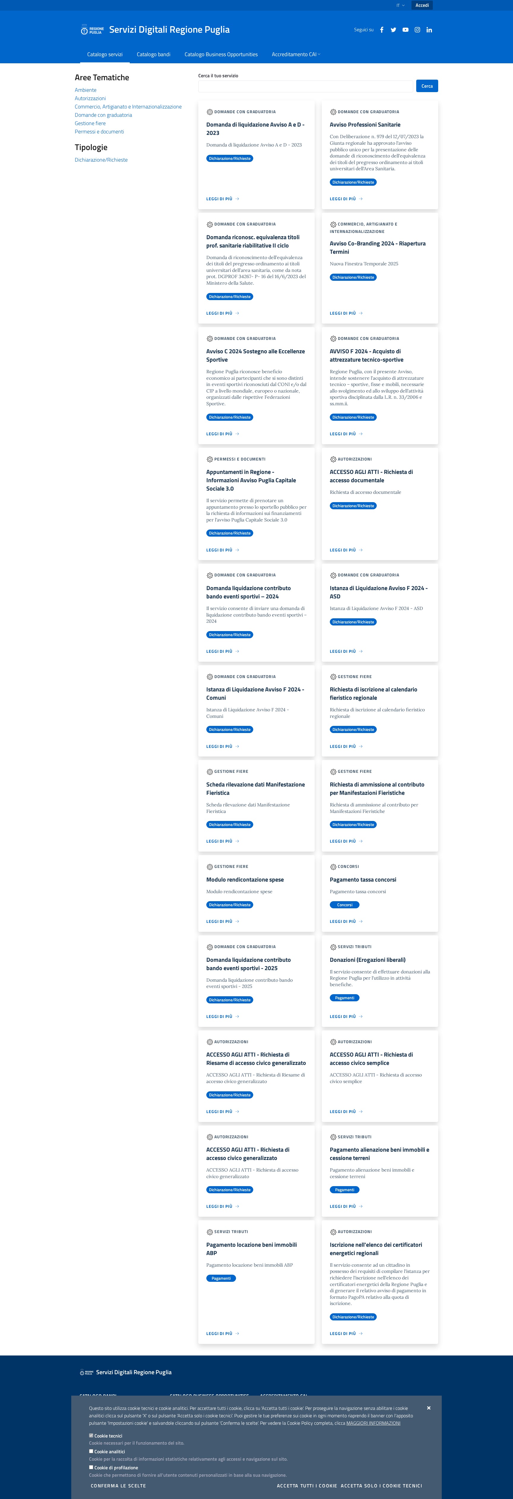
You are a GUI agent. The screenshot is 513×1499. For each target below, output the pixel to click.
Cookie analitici (109, 1451)
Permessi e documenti (99, 131)
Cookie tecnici (108, 1435)
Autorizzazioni (90, 98)
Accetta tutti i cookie (307, 1486)
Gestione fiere (90, 123)
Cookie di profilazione (116, 1467)
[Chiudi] (429, 1408)
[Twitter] (391, 29)
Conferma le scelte (118, 1486)
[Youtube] (403, 29)
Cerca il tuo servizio (218, 75)
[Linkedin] (427, 29)
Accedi (422, 5)
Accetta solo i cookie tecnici (381, 1486)
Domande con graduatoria (103, 115)
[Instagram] (415, 29)
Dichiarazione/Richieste (101, 160)
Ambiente (85, 90)
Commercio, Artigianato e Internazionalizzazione (128, 107)
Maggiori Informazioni (373, 1423)
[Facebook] (379, 29)
